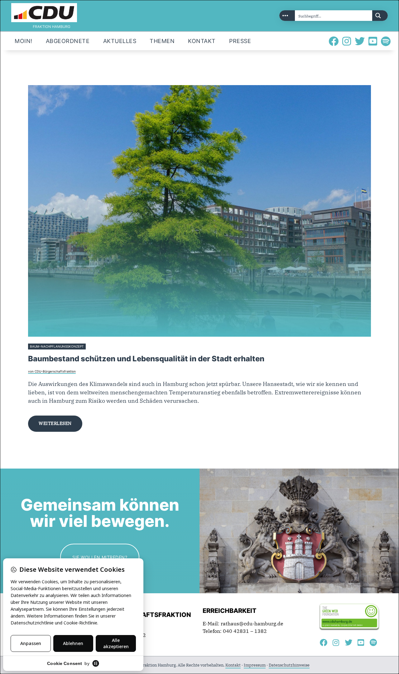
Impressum (255, 665)
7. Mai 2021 (96, 346)
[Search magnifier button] (380, 15)
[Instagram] (347, 41)
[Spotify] (386, 41)
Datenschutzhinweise (289, 665)
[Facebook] (334, 41)
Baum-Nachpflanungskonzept (57, 346)
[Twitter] (360, 41)
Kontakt (233, 665)
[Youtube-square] (373, 41)
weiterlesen (55, 423)
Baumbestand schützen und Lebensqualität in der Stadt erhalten (146, 358)
